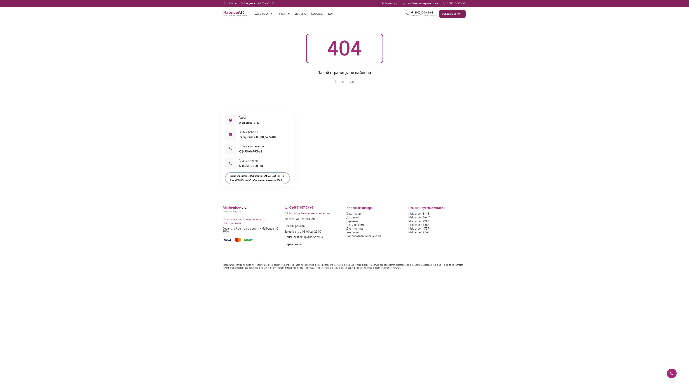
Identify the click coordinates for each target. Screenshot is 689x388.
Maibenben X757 (418, 228)
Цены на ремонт (265, 13)
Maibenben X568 (418, 225)
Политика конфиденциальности (243, 219)
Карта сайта (293, 244)
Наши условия (232, 223)
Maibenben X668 (418, 232)
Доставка (300, 13)
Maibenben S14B (418, 213)
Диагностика (354, 228)
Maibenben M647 (419, 217)
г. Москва (232, 3)
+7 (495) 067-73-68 (455, 3)
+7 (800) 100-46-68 (251, 166)
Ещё (330, 13)
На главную (344, 82)
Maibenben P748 (418, 221)
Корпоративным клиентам (363, 236)
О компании (354, 213)
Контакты (317, 13)
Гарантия (284, 13)
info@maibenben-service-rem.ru (309, 213)
